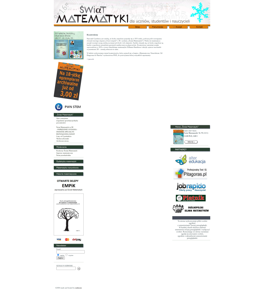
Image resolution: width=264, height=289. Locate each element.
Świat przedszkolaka (63, 155)
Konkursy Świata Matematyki (66, 151)
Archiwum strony (62, 141)
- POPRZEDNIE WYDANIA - (66, 129)
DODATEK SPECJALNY (65, 132)
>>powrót (90, 59)
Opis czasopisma (62, 118)
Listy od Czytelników (64, 136)
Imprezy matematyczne (64, 153)
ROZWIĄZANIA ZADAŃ (65, 134)
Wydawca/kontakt (62, 139)
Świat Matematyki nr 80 (64, 127)
